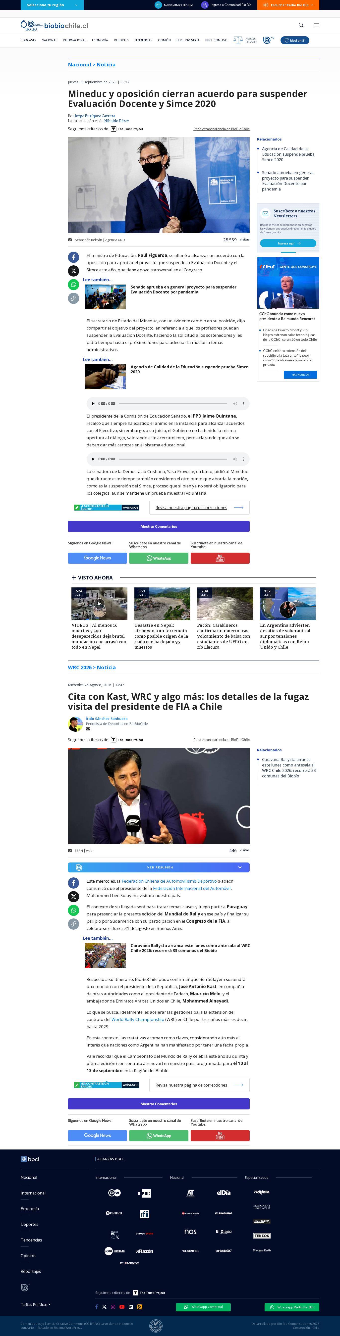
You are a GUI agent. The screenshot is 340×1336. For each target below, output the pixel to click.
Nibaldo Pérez (116, 121)
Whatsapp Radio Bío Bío (295, 1307)
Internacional (74, 40)
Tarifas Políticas (34, 1304)
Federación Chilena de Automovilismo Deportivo (169, 881)
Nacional (49, 40)
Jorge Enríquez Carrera (95, 116)
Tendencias (143, 40)
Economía (100, 40)
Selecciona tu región (45, 4)
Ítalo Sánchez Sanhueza (107, 718)
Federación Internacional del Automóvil (192, 888)
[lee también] (106, 955)
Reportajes (31, 1271)
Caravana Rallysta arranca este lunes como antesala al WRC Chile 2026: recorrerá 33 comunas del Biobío (190, 948)
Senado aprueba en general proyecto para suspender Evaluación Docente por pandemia (183, 290)
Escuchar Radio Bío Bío (290, 5)
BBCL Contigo (216, 40)
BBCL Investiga (188, 40)
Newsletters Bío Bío (178, 5)
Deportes (121, 40)
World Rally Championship (138, 1019)
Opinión (164, 40)
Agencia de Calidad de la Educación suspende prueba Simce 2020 (189, 369)
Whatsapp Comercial (207, 1306)
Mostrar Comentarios (159, 526)
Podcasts (28, 40)
